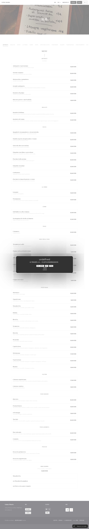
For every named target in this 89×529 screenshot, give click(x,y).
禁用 (47, 265)
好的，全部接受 (40, 265)
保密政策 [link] (45, 268)
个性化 (51, 265)
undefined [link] (45, 269)
